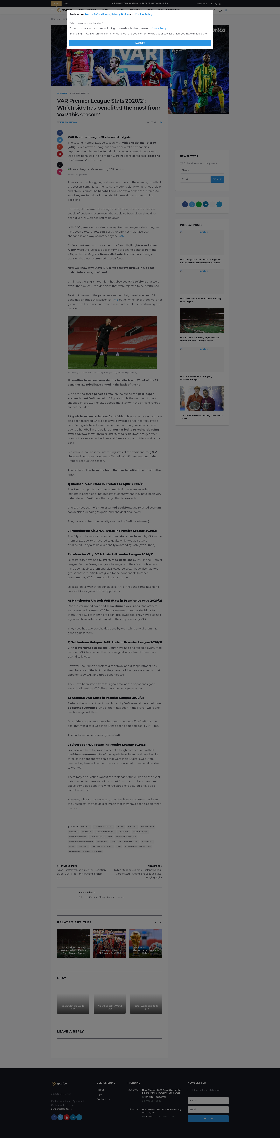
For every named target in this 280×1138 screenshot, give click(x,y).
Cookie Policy (143, 14)
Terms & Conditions (97, 14)
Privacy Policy (120, 14)
